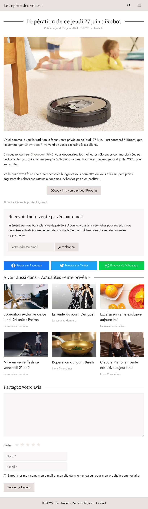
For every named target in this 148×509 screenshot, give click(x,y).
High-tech (41, 202)
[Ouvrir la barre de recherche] (128, 5)
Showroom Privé (36, 144)
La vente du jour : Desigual (73, 314)
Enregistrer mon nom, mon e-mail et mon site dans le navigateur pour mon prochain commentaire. (74, 475)
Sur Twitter (62, 503)
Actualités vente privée (21, 202)
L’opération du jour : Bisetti (73, 362)
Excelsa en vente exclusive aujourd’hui (121, 317)
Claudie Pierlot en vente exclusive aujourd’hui (119, 364)
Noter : (8, 445)
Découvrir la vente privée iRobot (72, 190)
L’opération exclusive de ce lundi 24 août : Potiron (25, 317)
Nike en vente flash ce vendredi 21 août (21, 364)
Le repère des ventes (23, 5)
